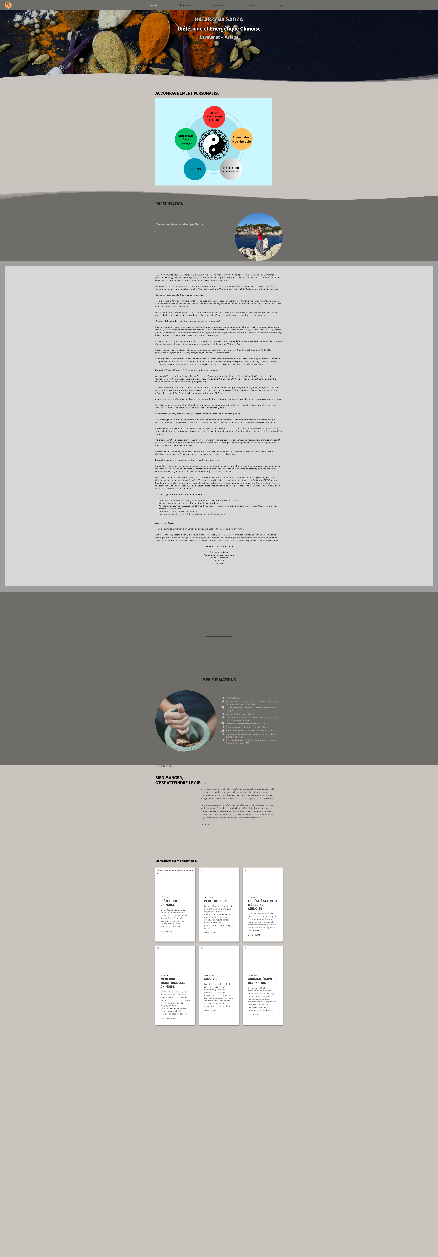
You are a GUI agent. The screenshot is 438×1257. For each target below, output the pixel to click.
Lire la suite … (207, 824)
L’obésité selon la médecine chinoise (262, 905)
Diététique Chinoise (169, 903)
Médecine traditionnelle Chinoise (172, 983)
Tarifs (251, 5)
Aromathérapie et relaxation (262, 981)
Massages (212, 979)
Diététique (164, 897)
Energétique (165, 975)
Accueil (154, 5)
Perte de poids (216, 901)
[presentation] (175, 881)
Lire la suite (167, 931)
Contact (279, 5)
